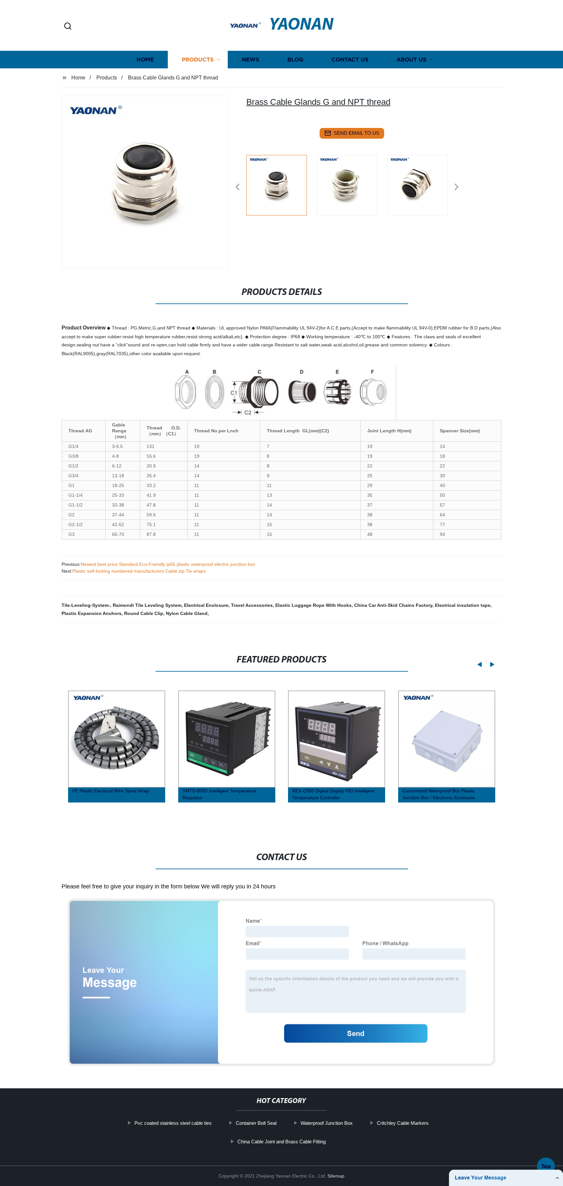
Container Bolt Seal (256, 1123)
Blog (295, 59)
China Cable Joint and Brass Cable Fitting (281, 1141)
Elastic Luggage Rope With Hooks (313, 605)
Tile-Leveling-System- (86, 605)
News (250, 59)
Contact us (349, 59)
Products (198, 59)
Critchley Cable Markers (402, 1123)
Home (145, 59)
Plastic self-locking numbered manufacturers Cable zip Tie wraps (139, 571)
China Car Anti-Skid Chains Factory (393, 605)
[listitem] (281, 184)
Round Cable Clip (143, 613)
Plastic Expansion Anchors (92, 613)
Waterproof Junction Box (326, 1123)
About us (411, 59)
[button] (68, 26)
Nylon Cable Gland (187, 613)
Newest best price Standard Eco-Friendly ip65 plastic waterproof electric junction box (168, 564)
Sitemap (335, 1176)
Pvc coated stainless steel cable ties (172, 1123)
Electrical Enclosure (206, 605)
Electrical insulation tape (462, 605)
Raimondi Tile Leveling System (147, 605)
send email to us (356, 133)
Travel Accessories (252, 605)
